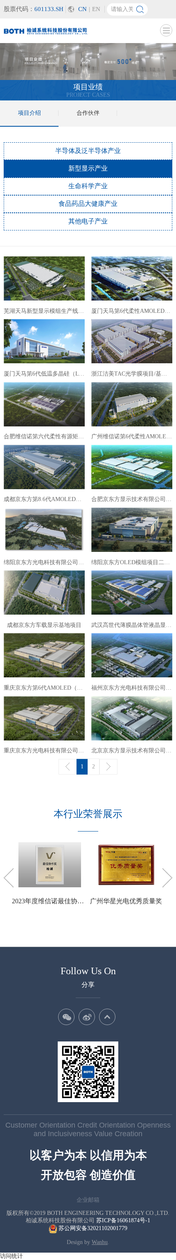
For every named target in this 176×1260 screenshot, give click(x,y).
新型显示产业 (88, 168)
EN (96, 9)
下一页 (108, 767)
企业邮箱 (88, 1200)
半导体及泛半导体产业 (88, 150)
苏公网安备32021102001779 (92, 1228)
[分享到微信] (66, 1017)
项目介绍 (29, 113)
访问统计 (11, 1256)
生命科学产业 (88, 185)
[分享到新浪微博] (87, 1017)
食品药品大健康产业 (88, 203)
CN (82, 9)
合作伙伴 (88, 113)
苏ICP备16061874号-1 (123, 1220)
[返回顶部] (107, 1017)
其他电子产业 (88, 221)
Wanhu (100, 1242)
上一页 (68, 767)
